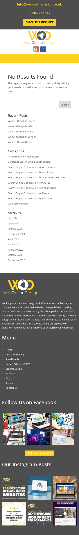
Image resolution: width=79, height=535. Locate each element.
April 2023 (13, 239)
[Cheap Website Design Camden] (63, 444)
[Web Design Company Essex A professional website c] (65, 514)
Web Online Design (18, 203)
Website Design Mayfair (20, 126)
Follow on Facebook (39, 453)
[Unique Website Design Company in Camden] (38, 428)
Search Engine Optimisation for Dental (28, 193)
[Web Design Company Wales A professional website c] (14, 514)
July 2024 (12, 218)
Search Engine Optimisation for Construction (32, 187)
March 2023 (14, 244)
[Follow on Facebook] (43, 49)
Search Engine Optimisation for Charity (29, 182)
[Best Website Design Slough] (63, 428)
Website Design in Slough (21, 121)
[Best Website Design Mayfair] (38, 444)
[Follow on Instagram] (36, 49)
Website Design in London (22, 136)
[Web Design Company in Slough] (14, 428)
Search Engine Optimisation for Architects (30, 172)
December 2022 (16, 260)
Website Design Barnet (20, 142)
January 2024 (15, 228)
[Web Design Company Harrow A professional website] (39, 514)
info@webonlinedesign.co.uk (39, 4)
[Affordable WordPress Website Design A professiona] (39, 488)
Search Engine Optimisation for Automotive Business (36, 177)
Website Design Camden (21, 131)
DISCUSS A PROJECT (39, 22)
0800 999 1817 (39, 13)
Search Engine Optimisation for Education (30, 198)
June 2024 (13, 223)
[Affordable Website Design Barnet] (14, 444)
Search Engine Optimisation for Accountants (32, 167)
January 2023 (15, 254)
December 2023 (16, 234)
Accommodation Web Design (24, 156)
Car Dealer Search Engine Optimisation (29, 161)
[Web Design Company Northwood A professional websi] (65, 488)
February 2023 (16, 249)
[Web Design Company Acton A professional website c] (14, 488)
